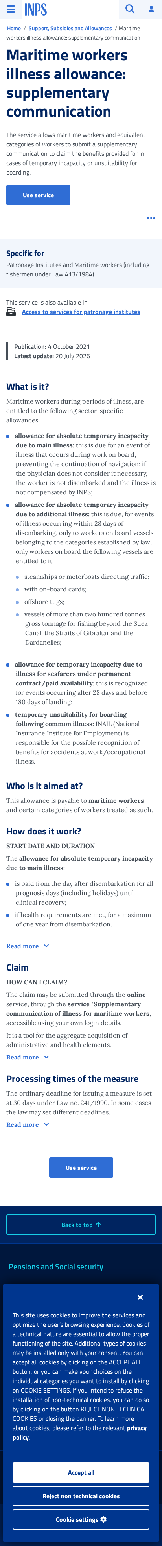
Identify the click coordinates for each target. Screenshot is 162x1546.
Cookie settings (78, 1519)
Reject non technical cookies (81, 1496)
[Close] (140, 1297)
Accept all (81, 1472)
